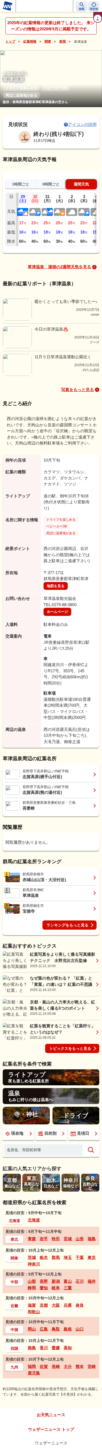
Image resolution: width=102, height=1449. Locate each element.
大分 (68, 1366)
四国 (14, 1348)
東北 (14, 1239)
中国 (14, 1330)
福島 (92, 1238)
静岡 (32, 1287)
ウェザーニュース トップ (51, 1429)
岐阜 (56, 1287)
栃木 (44, 1257)
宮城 (68, 1238)
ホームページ (57, 612)
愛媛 (56, 1347)
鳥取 (56, 1329)
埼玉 (68, 1257)
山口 (80, 1329)
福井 (92, 1281)
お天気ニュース (51, 1414)
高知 (68, 1347)
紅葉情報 (29, 41)
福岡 (32, 1366)
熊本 (80, 1366)
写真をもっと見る (77, 389)
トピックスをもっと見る (70, 1048)
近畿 (14, 1306)
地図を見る (55, 586)
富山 (68, 1281)
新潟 (56, 1281)
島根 (68, 1329)
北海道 (14, 1220)
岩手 (44, 1238)
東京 (92, 1257)
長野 (44, 1281)
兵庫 (68, 1305)
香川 (44, 1347)
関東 (48, 41)
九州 (14, 1367)
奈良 (80, 1305)
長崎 (56, 1366)
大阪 (56, 1305)
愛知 (44, 1287)
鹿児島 (34, 1373)
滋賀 (32, 1305)
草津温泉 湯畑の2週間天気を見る (59, 266)
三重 (68, 1287)
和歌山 (34, 1311)
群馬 (62, 41)
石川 (80, 1281)
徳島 (32, 1347)
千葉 (80, 1257)
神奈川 (34, 1264)
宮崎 (92, 1366)
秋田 (56, 1238)
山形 (80, 1238)
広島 (44, 1329)
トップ (10, 41)
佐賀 (44, 1366)
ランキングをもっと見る (67, 925)
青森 (32, 1238)
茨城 (32, 1257)
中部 (14, 1282)
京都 (44, 1305)
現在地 (17, 1133)
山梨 (32, 1281)
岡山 (32, 1329)
